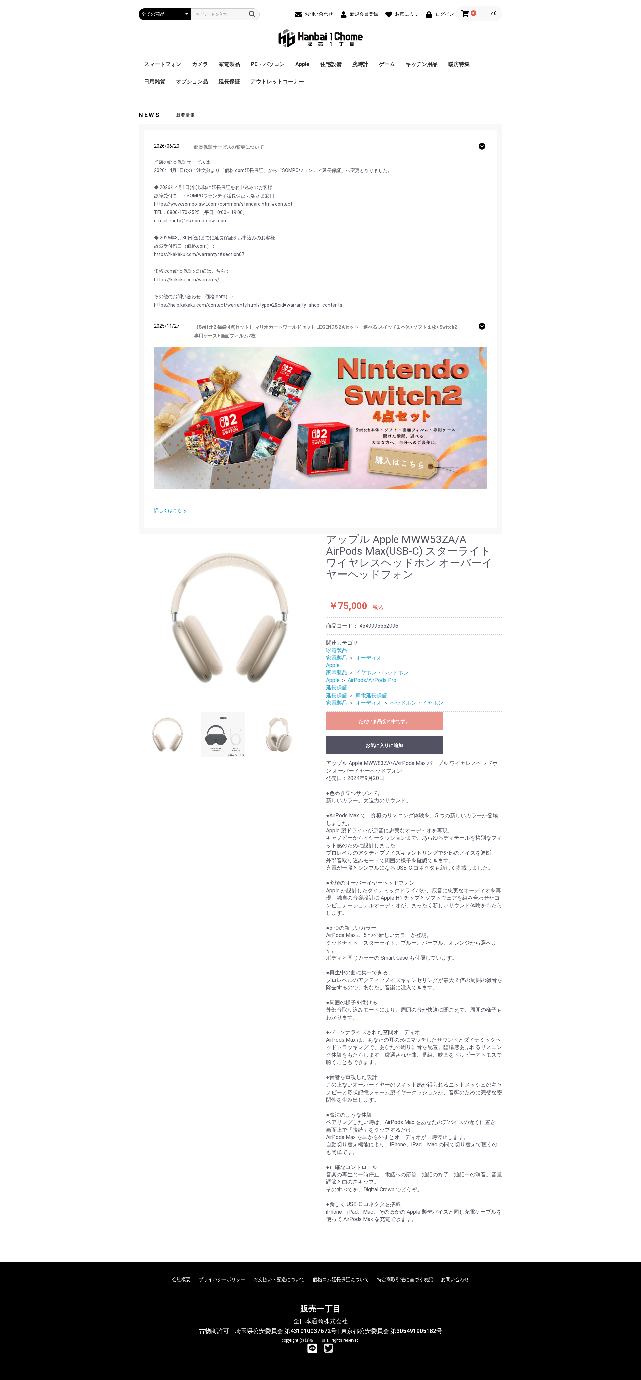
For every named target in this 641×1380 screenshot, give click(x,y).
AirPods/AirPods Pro (372, 680)
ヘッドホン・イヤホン (416, 703)
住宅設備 (331, 64)
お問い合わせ (455, 1279)
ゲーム (387, 64)
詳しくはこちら (170, 510)
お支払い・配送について (279, 1279)
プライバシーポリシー (222, 1279)
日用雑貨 (154, 81)
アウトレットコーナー (277, 81)
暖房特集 (459, 64)
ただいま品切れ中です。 (384, 721)
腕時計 (360, 64)
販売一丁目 (320, 1308)
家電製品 (229, 64)
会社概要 (181, 1279)
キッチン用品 (422, 64)
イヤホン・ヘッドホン (382, 672)
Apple (302, 64)
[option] (229, 618)
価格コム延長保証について (341, 1279)
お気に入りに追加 (384, 745)
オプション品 (192, 81)
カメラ (200, 64)
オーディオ (368, 658)
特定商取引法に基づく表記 (405, 1279)
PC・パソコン (268, 64)
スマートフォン (162, 64)
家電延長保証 (371, 695)
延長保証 (229, 81)
